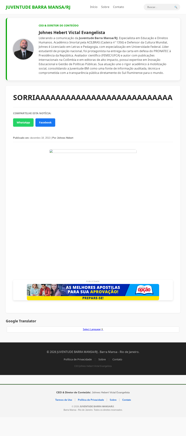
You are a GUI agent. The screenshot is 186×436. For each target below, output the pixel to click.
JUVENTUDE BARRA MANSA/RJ (38, 7)
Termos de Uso (63, 400)
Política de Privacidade (78, 359)
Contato (118, 7)
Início (94, 7)
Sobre (105, 7)
